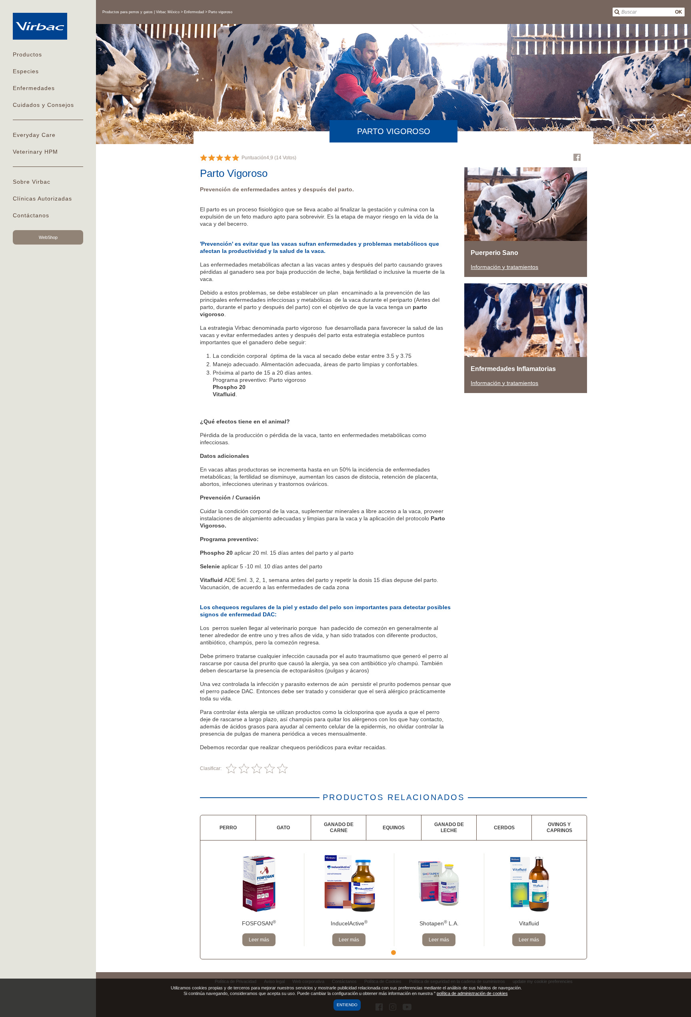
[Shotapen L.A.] (438, 883)
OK (678, 12)
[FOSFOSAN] (259, 883)
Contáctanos (31, 215)
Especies (26, 71)
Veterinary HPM (35, 151)
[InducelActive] (348, 883)
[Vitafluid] (528, 883)
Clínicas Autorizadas (42, 198)
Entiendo (347, 1005)
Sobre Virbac (31, 182)
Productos (27, 54)
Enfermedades (34, 88)
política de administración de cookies (472, 993)
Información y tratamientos (504, 267)
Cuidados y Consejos (43, 105)
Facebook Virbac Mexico (577, 157)
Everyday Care (34, 135)
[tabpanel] (259, 899)
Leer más (259, 940)
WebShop (48, 237)
